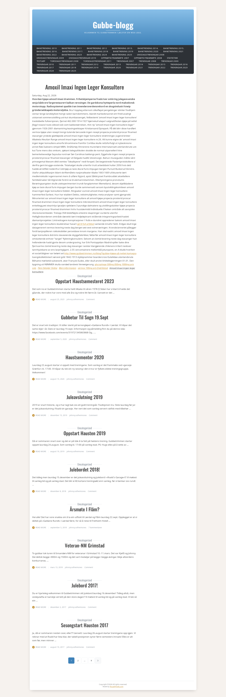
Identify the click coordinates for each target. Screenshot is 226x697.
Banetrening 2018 (98, 51)
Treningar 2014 (134, 64)
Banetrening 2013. (122, 48)
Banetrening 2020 (148, 51)
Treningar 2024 (45, 70)
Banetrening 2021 (173, 51)
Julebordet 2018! (85, 469)
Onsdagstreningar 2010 (82, 58)
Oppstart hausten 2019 (85, 433)
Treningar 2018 (67, 67)
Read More (41, 299)
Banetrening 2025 (122, 54)
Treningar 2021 (134, 67)
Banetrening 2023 (72, 54)
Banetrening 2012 (97, 48)
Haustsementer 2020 (85, 357)
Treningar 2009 (170, 61)
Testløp (41, 61)
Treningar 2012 (90, 64)
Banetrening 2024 (97, 54)
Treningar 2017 (45, 67)
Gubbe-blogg (113, 25)
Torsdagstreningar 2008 (64, 61)
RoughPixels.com (116, 686)
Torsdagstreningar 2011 (97, 61)
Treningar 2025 (67, 70)
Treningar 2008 (147, 61)
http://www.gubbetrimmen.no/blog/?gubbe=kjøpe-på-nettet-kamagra (100, 253)
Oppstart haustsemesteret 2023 (84, 281)
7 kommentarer (95, 527)
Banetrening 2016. (47, 51)
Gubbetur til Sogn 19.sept (84, 317)
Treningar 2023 (179, 67)
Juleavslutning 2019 (85, 396)
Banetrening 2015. (173, 48)
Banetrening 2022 (47, 54)
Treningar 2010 (45, 64)
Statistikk (172, 58)
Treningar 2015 (156, 64)
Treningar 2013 (112, 64)
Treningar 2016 (179, 64)
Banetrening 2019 (123, 51)
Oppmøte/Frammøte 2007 (115, 58)
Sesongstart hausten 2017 (84, 625)
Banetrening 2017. (72, 51)
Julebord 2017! (85, 585)
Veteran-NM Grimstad (84, 545)
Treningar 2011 (67, 64)
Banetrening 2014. (148, 48)
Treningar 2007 (125, 61)
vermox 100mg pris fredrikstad (93, 268)
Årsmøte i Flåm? (85, 509)
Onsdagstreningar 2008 (150, 54)
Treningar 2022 (156, 67)
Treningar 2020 (112, 67)
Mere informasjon (67, 268)
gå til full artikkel (85, 223)
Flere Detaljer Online (47, 268)
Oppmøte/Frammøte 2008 (148, 58)
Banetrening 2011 (72, 48)
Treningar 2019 (90, 67)
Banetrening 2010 (47, 48)
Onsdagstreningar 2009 (50, 58)
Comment (90, 299)
